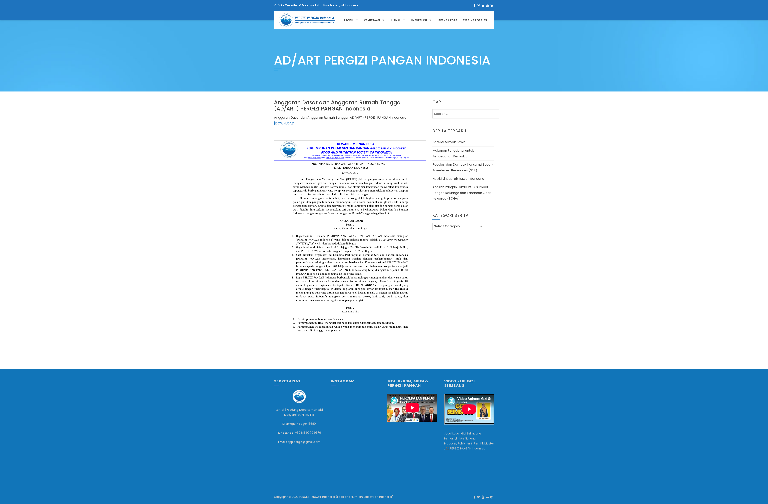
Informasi (419, 20)
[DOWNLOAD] (285, 123)
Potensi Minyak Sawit (448, 142)
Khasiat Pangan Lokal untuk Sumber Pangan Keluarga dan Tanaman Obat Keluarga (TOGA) (461, 193)
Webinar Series (475, 20)
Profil (348, 20)
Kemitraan (372, 20)
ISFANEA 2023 (447, 20)
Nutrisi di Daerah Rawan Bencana (458, 178)
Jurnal (395, 20)
